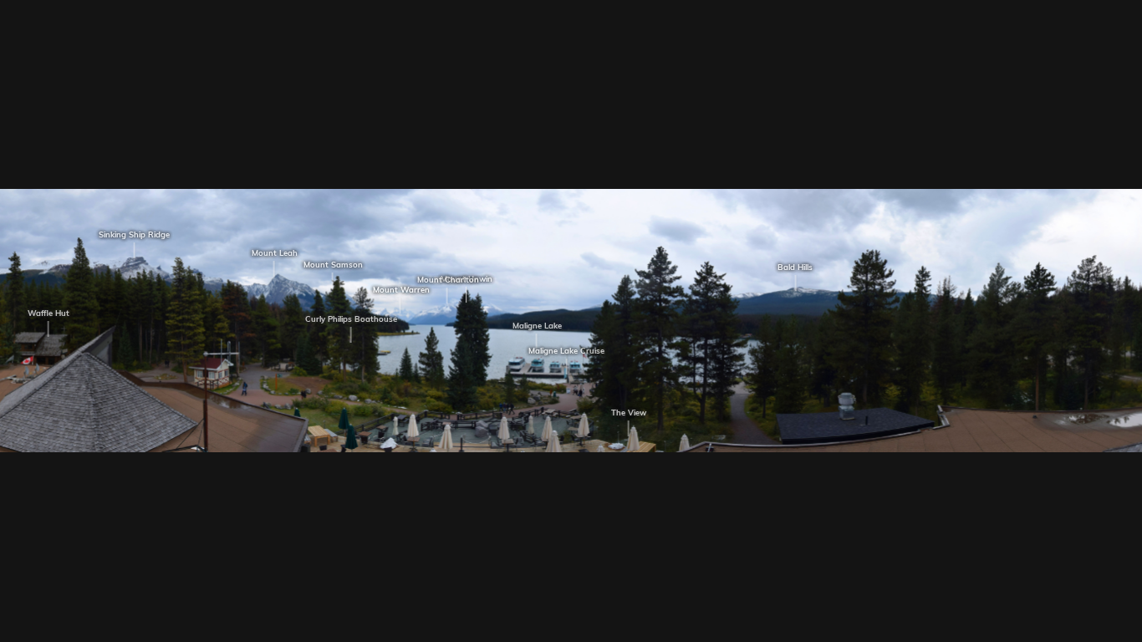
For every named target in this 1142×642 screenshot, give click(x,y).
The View (624, 413)
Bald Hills (791, 267)
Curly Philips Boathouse (347, 319)
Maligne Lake (533, 326)
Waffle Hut (44, 313)
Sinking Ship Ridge (130, 234)
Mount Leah (270, 253)
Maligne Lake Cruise (562, 351)
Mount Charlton (444, 280)
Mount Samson (329, 264)
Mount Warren (397, 290)
